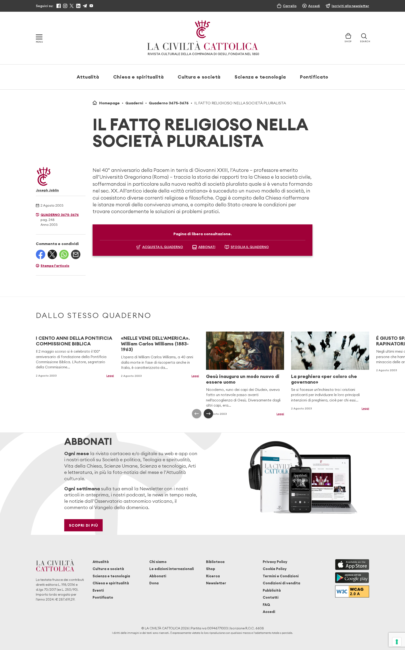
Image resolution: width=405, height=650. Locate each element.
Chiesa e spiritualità (138, 77)
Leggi (110, 375)
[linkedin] (78, 6)
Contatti (270, 597)
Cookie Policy (275, 569)
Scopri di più (83, 525)
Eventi (98, 590)
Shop (210, 569)
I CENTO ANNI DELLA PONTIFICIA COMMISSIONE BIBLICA (74, 341)
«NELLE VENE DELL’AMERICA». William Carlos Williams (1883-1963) (155, 343)
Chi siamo (158, 561)
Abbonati (157, 576)
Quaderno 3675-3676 (169, 103)
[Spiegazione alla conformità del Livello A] (352, 591)
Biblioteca (215, 561)
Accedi (269, 611)
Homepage (109, 103)
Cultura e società (199, 77)
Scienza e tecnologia (260, 77)
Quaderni (134, 103)
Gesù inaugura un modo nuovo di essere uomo (242, 379)
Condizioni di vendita (281, 583)
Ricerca (213, 576)
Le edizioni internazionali (171, 569)
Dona (154, 583)
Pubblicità (272, 590)
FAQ (266, 604)
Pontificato (314, 77)
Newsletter (216, 583)
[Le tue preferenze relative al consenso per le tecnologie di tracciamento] (396, 641)
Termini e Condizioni (281, 576)
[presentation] (196, 413)
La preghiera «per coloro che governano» (324, 379)
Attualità (88, 77)
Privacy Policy (275, 561)
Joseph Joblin (47, 190)
